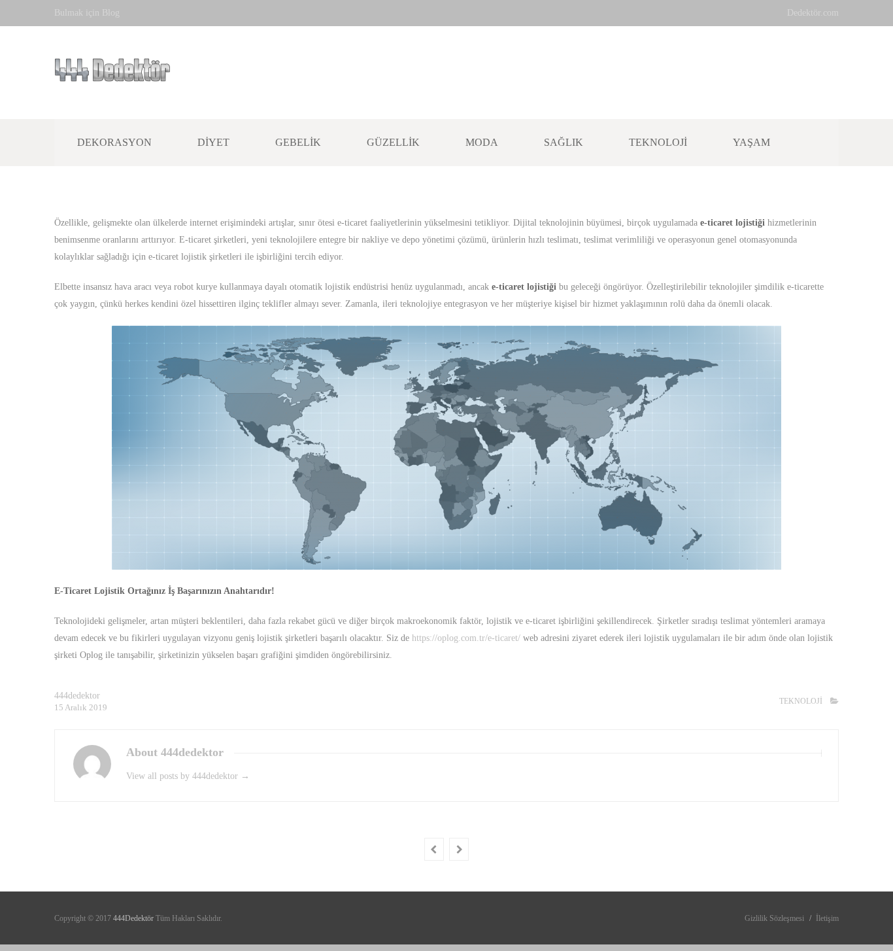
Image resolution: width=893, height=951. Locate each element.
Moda (481, 142)
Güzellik (393, 142)
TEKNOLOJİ (800, 701)
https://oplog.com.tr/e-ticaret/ (466, 638)
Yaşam (751, 142)
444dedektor (77, 695)
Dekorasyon (114, 142)
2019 (98, 707)
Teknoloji (658, 142)
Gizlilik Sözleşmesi (774, 918)
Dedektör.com (813, 13)
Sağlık (563, 142)
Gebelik (298, 142)
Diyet (213, 142)
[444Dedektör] (112, 74)
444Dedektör (134, 918)
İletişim (827, 918)
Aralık (77, 707)
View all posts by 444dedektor (188, 776)
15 (59, 707)
